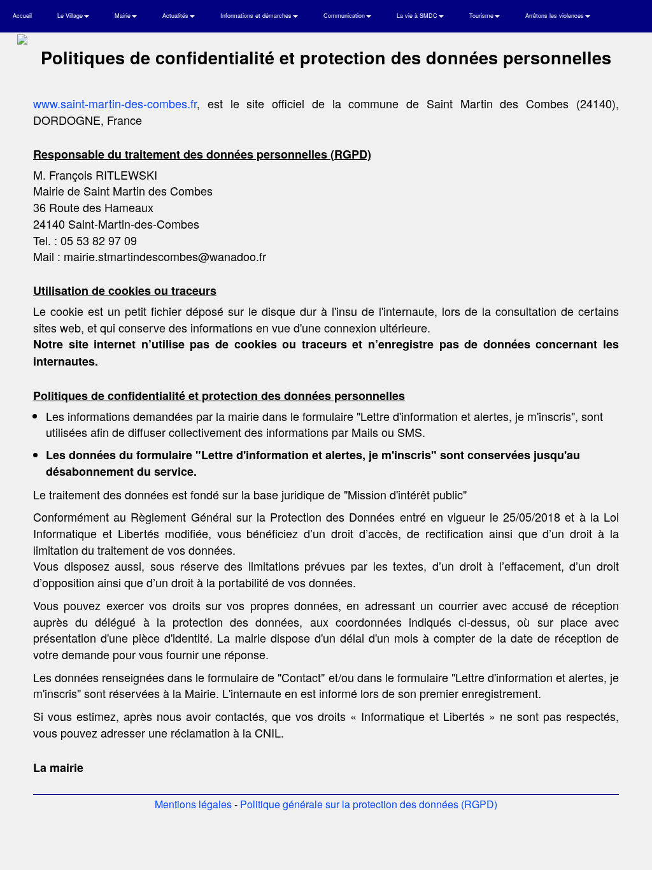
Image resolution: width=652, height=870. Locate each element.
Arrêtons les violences (555, 15)
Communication (345, 15)
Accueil (22, 15)
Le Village (71, 15)
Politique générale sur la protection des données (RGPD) (368, 804)
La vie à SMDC (418, 15)
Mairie (123, 15)
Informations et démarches (257, 15)
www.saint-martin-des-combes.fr (115, 103)
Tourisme (482, 15)
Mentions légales (193, 804)
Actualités (176, 15)
